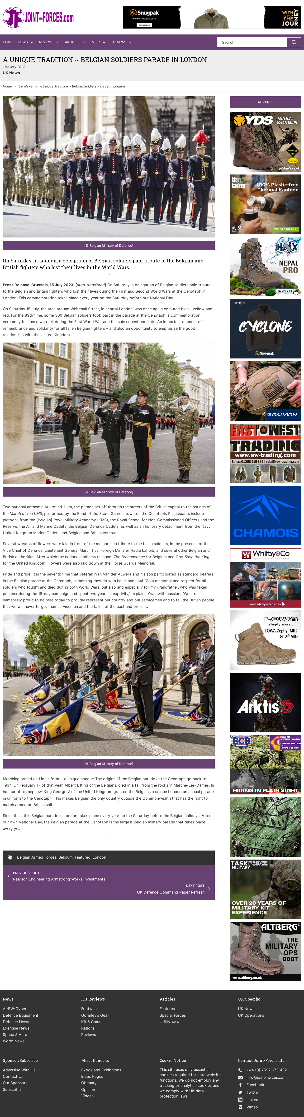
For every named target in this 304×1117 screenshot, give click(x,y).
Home (8, 42)
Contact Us (13, 1076)
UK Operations (251, 1015)
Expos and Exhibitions (101, 1070)
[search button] (294, 42)
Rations (88, 1028)
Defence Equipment (20, 1015)
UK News (118, 42)
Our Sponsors (15, 1082)
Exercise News (16, 1028)
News (23, 42)
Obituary (89, 1082)
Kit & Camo (91, 1021)
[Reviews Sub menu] (57, 42)
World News (13, 1041)
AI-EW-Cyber (14, 1008)
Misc (96, 42)
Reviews (46, 42)
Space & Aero (15, 1034)
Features (167, 1008)
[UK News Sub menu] (130, 42)
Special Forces (173, 1015)
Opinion (88, 1089)
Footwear (89, 1008)
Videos (87, 1095)
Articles (73, 42)
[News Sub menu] (31, 42)
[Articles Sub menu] (84, 42)
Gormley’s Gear (95, 1015)
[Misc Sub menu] (104, 42)
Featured (82, 857)
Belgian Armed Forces (36, 857)
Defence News (16, 1021)
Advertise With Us (19, 1070)
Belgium (65, 857)
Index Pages (92, 1076)
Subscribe (12, 1089)
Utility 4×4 (169, 1021)
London (99, 857)
